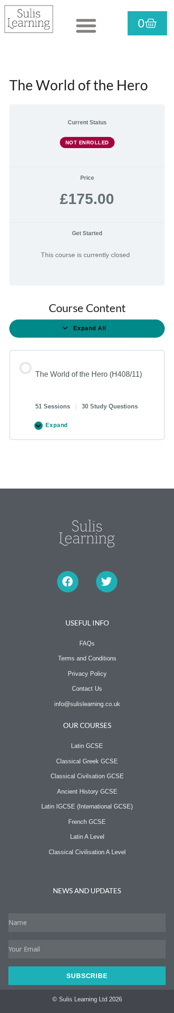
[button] (86, 25)
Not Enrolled (87, 142)
